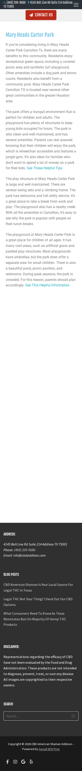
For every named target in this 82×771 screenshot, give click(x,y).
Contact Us (43, 15)
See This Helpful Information (47, 285)
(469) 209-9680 (16, 2)
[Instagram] (15, 762)
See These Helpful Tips (44, 168)
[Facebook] (7, 762)
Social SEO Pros (49, 749)
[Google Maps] (23, 762)
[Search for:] (41, 716)
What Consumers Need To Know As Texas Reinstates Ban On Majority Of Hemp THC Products (34, 619)
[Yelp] (31, 762)
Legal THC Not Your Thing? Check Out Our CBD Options (38, 602)
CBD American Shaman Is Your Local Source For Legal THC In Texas (38, 587)
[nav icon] (76, 4)
